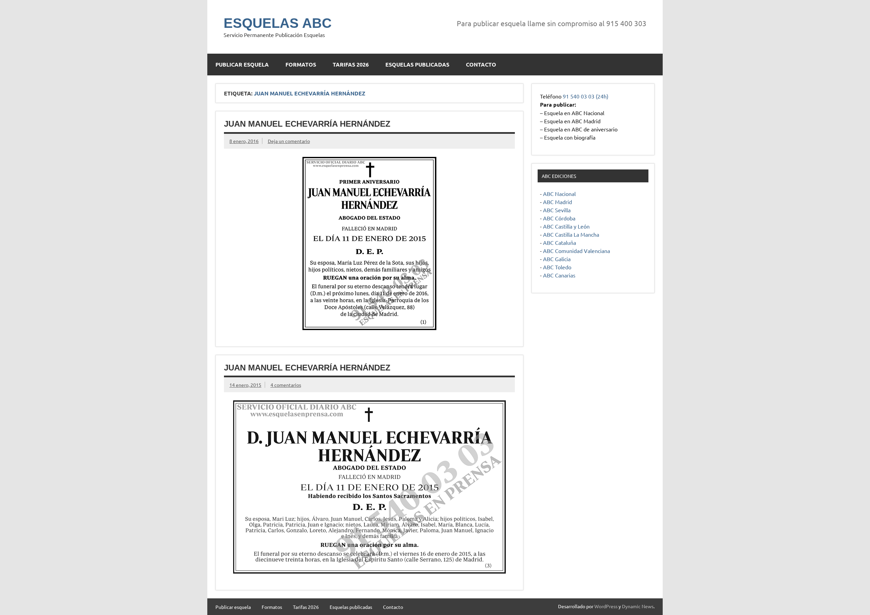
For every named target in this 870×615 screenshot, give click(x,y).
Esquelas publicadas (417, 64)
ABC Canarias (559, 275)
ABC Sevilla (557, 209)
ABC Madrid (557, 201)
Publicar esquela (242, 64)
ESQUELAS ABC (278, 23)
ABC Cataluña (559, 242)
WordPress (605, 606)
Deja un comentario (289, 141)
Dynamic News (638, 606)
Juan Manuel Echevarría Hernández (307, 123)
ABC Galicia (557, 258)
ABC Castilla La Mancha (571, 234)
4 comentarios (286, 385)
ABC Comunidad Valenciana (576, 250)
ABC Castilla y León (566, 226)
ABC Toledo (557, 267)
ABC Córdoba (559, 218)
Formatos (300, 64)
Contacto (481, 64)
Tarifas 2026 (351, 64)
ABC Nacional (559, 193)
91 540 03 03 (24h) (585, 96)
